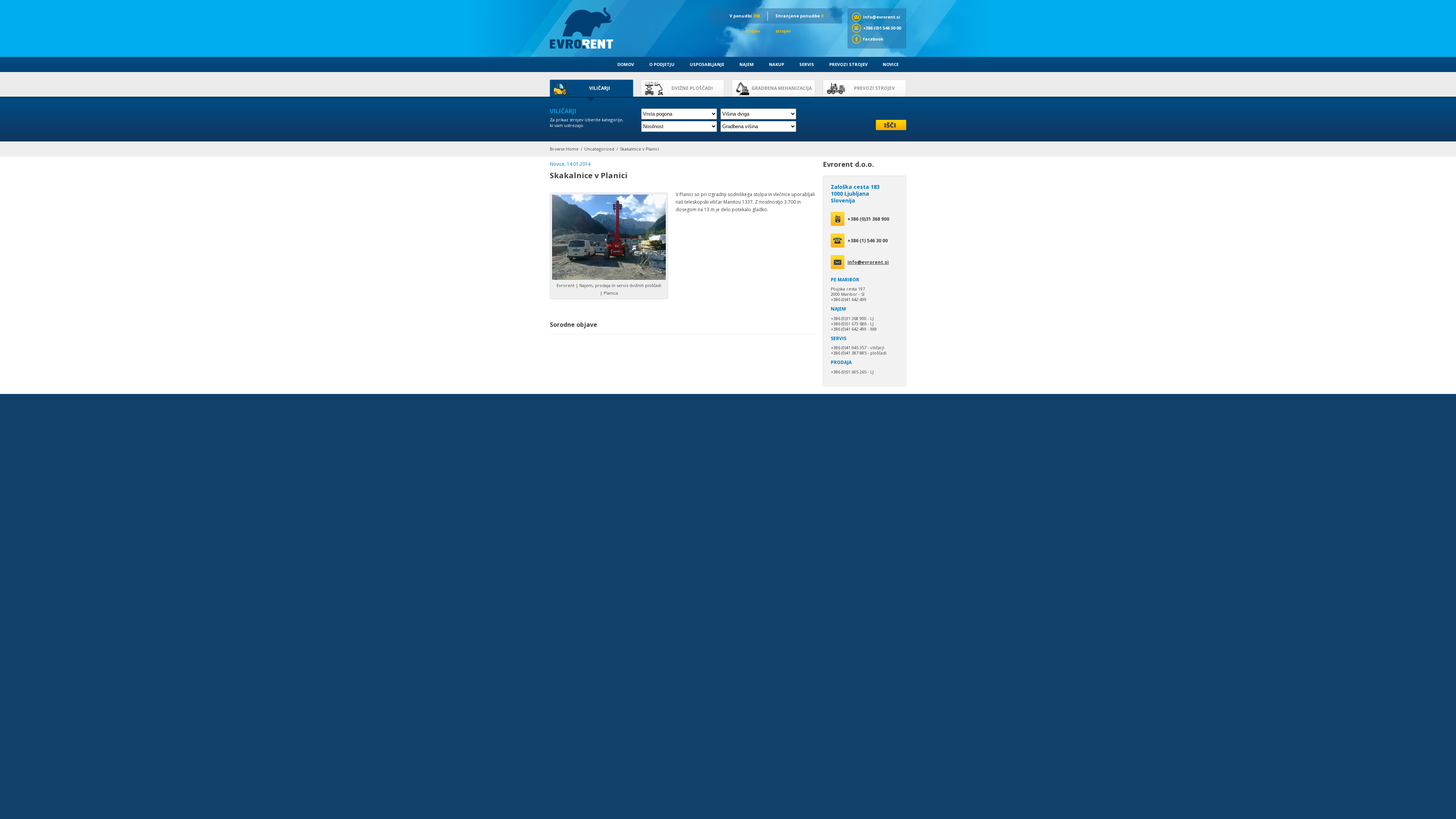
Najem (746, 64)
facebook (873, 39)
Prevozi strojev (848, 64)
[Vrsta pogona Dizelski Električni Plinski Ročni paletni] (679, 113)
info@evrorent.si (881, 17)
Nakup (776, 64)
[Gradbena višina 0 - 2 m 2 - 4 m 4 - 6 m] (758, 126)
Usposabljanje (707, 64)
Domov (625, 64)
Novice (891, 64)
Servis (806, 64)
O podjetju (662, 64)
